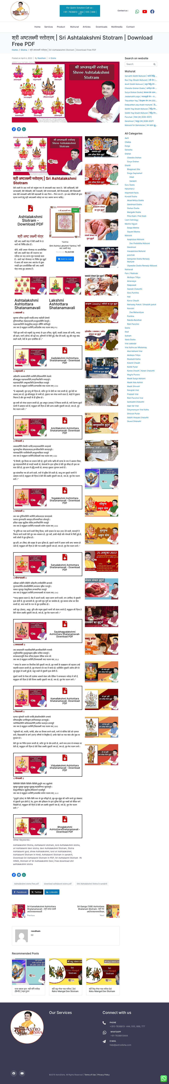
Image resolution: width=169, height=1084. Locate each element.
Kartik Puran (132, 367)
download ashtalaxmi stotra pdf (57, 884)
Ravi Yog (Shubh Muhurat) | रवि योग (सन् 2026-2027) (141, 80)
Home (37, 26)
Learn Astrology (131, 220)
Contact (130, 26)
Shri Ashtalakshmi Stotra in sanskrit (92, 884)
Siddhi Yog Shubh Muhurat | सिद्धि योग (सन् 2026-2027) (141, 109)
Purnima (130, 316)
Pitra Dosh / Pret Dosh (136, 216)
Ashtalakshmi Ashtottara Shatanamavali (27, 304)
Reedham (42, 58)
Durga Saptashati (134, 173)
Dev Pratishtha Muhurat (140, 243)
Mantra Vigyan (131, 224)
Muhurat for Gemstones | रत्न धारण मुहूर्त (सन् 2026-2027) (141, 125)
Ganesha (128, 150)
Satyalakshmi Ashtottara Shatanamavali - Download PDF (65, 567)
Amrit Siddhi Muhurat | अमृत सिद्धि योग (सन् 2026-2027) (141, 84)
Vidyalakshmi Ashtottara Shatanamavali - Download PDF (65, 768)
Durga (127, 146)
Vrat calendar (130, 343)
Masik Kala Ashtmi (135, 382)
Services (48, 26)
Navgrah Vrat (133, 390)
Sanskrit (133, 181)
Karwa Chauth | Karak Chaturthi (140, 371)
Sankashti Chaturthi (135, 402)
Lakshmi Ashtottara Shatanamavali (62, 304)
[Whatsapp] (137, 11)
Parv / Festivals (131, 273)
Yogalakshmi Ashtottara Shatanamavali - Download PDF (65, 500)
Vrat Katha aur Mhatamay (136, 347)
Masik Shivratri (133, 386)
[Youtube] (145, 11)
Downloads (101, 26)
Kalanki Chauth (133, 363)
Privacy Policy (103, 1075)
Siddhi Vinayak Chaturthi (137, 417)
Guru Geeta (130, 185)
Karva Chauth (133, 300)
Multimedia (116, 26)
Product (61, 26)
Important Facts (132, 193)
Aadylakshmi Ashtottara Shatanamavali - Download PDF (65, 360)
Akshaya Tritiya (133, 277)
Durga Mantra (133, 228)
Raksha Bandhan (134, 320)
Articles (87, 26)
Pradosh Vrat (132, 394)
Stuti (127, 332)
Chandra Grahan (134, 157)
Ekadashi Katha (133, 359)
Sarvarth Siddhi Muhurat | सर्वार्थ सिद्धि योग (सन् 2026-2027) (141, 76)
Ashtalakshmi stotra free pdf (26, 884)
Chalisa (128, 142)
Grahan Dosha (133, 208)
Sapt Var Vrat (133, 406)
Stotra (53, 58)
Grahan (128, 154)
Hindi (132, 177)
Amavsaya (131, 281)
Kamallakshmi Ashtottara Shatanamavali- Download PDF (65, 701)
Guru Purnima (133, 293)
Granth (128, 165)
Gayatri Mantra (133, 231)
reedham (35, 931)
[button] (14, 129)
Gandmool (131, 247)
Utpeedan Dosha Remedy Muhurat (142, 265)
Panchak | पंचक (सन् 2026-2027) (138, 117)
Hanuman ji (129, 189)
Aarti (127, 138)
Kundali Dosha (131, 196)
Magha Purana (133, 374)
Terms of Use (90, 1075)
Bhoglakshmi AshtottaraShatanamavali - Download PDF (65, 829)
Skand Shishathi (134, 421)
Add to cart (66, 259)
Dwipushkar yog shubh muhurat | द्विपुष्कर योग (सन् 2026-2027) (141, 105)
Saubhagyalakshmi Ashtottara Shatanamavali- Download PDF (65, 634)
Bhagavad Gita (133, 169)
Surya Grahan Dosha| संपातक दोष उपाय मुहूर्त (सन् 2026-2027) (141, 92)
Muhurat (74, 26)
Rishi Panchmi (133, 324)
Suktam (128, 336)
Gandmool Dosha (134, 204)
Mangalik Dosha (134, 212)
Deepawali (131, 285)
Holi (128, 297)
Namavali (129, 269)
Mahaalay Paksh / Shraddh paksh (141, 304)
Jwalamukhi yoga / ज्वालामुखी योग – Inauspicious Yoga (141, 96)
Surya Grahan (133, 161)
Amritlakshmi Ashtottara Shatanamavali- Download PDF (65, 430)
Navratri (130, 308)
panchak (131, 255)
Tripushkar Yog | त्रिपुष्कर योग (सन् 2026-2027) (141, 100)
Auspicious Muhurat (135, 239)
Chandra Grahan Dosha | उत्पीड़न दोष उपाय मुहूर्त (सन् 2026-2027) (141, 88)
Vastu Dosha (130, 339)
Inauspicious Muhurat (136, 251)
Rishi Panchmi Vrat (135, 398)
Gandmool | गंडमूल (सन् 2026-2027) (139, 121)
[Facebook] (152, 11)
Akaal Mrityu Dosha (135, 200)
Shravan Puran (133, 413)
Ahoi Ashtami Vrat (134, 351)
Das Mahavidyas (137, 312)
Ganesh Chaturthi (134, 289)
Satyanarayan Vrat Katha (138, 409)
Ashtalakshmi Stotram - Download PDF (30, 220)
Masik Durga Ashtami (136, 378)
